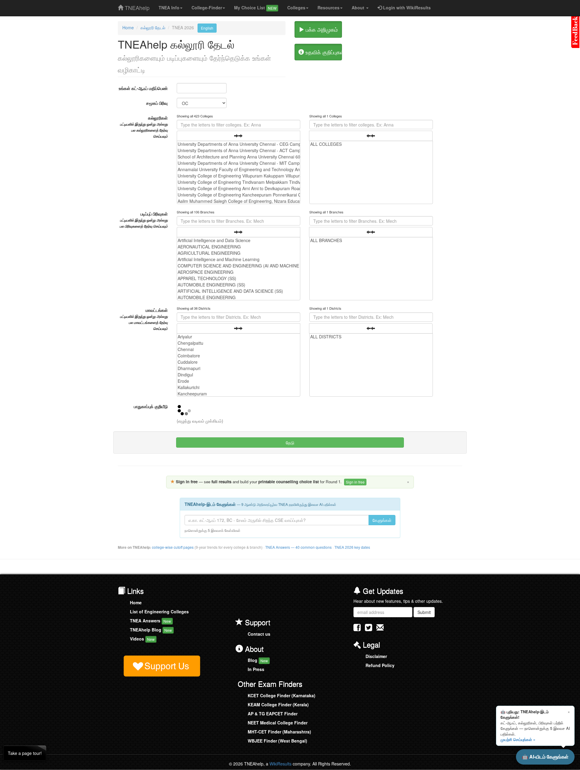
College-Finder (207, 8)
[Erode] (238, 381)
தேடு (290, 442)
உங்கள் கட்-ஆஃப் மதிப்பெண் (143, 88)
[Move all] (238, 136)
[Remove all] (371, 136)
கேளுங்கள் (382, 520)
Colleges (296, 8)
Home (128, 27)
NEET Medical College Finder (278, 723)
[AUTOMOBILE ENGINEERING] (238, 297)
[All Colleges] (371, 144)
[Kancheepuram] (238, 394)
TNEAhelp (136, 6)
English (207, 27)
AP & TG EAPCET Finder (273, 714)
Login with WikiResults (406, 8)
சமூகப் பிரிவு (157, 103)
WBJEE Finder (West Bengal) (277, 741)
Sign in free (355, 481)
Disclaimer (376, 656)
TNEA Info (169, 8)
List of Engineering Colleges (159, 612)
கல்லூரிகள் (144, 127)
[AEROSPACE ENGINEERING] (238, 272)
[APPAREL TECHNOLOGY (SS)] (238, 278)
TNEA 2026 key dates (352, 547)
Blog (258, 660)
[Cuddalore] (238, 362)
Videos (142, 639)
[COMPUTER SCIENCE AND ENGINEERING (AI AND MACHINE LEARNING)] (238, 266)
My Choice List (255, 8)
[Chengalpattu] (238, 343)
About (359, 8)
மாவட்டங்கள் (144, 319)
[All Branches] (371, 240)
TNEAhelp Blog (151, 630)
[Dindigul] (238, 375)
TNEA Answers (150, 621)
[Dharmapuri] (238, 368)
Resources (328, 8)
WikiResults (280, 764)
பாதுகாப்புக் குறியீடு (151, 406)
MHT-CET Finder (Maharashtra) (279, 732)
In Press (256, 669)
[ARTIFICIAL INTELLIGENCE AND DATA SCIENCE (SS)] (238, 291)
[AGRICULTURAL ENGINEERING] (238, 253)
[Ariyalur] (238, 337)
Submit (424, 612)
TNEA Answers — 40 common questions (298, 547)
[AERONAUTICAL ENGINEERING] (238, 247)
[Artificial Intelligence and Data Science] (238, 240)
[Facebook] (357, 629)
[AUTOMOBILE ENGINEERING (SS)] (238, 285)
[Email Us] (380, 627)
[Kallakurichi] (238, 387)
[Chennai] (238, 349)
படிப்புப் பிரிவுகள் (144, 220)
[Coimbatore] (238, 356)
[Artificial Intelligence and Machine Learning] (238, 259)
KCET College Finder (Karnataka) (281, 695)
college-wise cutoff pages (173, 547)
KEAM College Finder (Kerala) (278, 704)
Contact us (259, 634)
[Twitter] (368, 629)
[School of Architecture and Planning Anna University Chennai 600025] (238, 157)
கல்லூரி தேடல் (152, 27)
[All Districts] (371, 337)
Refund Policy (380, 665)
